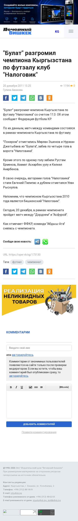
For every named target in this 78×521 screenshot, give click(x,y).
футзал (17, 262)
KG (57, 31)
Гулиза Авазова (13, 89)
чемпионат (34, 262)
